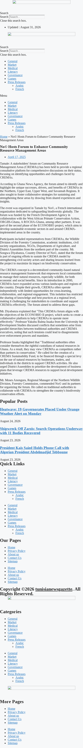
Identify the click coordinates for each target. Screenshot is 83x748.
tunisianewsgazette (53, 589)
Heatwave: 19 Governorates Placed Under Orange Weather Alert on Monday (39, 411)
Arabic (19, 85)
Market (12, 64)
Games (12, 78)
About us (13, 554)
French (19, 89)
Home (4, 136)
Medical (13, 68)
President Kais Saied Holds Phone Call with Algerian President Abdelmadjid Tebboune (34, 450)
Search (4, 16)
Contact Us (14, 557)
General (12, 61)
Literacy (13, 71)
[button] (41, 13)
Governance (15, 75)
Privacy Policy (16, 550)
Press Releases (16, 82)
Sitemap (13, 561)
